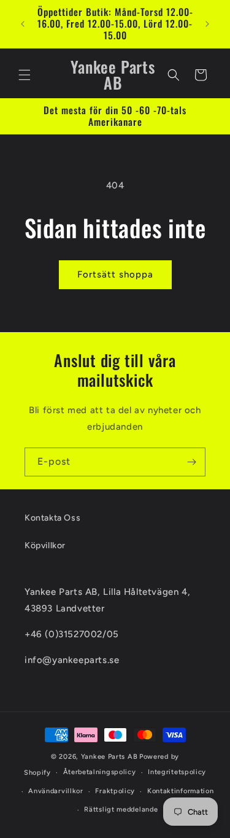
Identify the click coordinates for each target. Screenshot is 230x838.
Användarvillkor (55, 791)
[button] (24, 74)
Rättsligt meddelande (121, 809)
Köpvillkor (45, 545)
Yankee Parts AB (109, 757)
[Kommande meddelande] (207, 23)
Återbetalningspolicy (99, 772)
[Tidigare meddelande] (22, 23)
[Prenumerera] (191, 462)
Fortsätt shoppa (115, 274)
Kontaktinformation (180, 791)
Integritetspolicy (177, 772)
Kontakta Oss (52, 518)
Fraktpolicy (115, 791)
